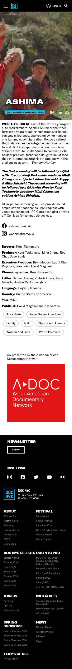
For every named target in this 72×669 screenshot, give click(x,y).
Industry (8, 605)
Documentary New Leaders (50, 608)
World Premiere (50, 332)
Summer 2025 (11, 576)
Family (10, 323)
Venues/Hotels (43, 539)
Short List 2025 (44, 525)
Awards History (44, 534)
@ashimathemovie (21, 234)
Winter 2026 (10, 571)
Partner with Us (11, 530)
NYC (27, 323)
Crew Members (11, 610)
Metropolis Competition (25, 112)
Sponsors (8, 525)
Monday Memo (44, 627)
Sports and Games (52, 323)
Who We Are (10, 516)
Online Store (10, 544)
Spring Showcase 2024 (15, 640)
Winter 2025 (10, 585)
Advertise (8, 601)
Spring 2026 (10, 567)
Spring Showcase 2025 (15, 635)
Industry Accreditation (47, 568)
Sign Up (16, 450)
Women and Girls (18, 332)
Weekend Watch (44, 631)
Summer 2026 (11, 562)
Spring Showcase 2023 (15, 645)
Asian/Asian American (45, 314)
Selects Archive (11, 557)
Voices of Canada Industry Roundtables (49, 602)
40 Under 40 (42, 613)
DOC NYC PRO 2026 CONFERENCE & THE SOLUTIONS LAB (47, 560)
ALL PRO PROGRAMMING (50, 587)
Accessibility (10, 534)
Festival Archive (44, 520)
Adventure (13, 314)
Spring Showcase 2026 (15, 631)
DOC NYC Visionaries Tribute (50, 530)
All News (40, 636)
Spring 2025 (10, 581)
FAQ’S (7, 539)
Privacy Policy (11, 658)
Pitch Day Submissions (48, 573)
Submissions (42, 516)
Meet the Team (11, 520)
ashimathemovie (20, 226)
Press (39, 641)
